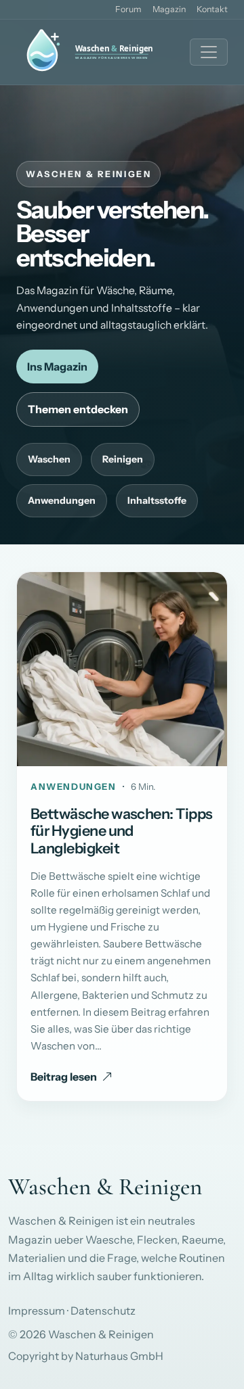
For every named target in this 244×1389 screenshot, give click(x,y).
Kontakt (212, 9)
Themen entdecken (78, 409)
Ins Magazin (57, 366)
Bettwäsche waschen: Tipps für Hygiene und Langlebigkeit (121, 831)
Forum (128, 9)
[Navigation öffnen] (209, 52)
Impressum (36, 1310)
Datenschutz (103, 1310)
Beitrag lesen (63, 1076)
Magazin (169, 9)
